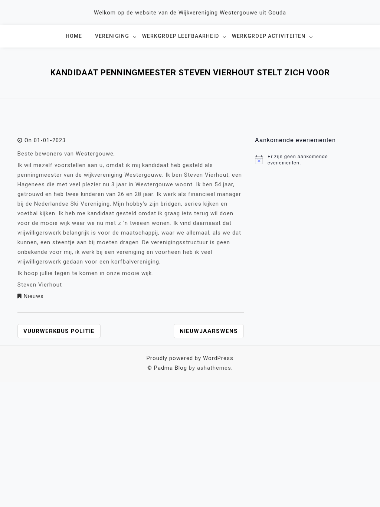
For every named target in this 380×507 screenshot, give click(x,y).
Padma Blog (170, 367)
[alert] (309, 159)
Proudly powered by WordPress (190, 358)
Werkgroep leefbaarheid (180, 36)
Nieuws (34, 296)
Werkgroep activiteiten (268, 36)
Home (74, 36)
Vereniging (112, 36)
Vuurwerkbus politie (59, 331)
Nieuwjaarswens (209, 331)
